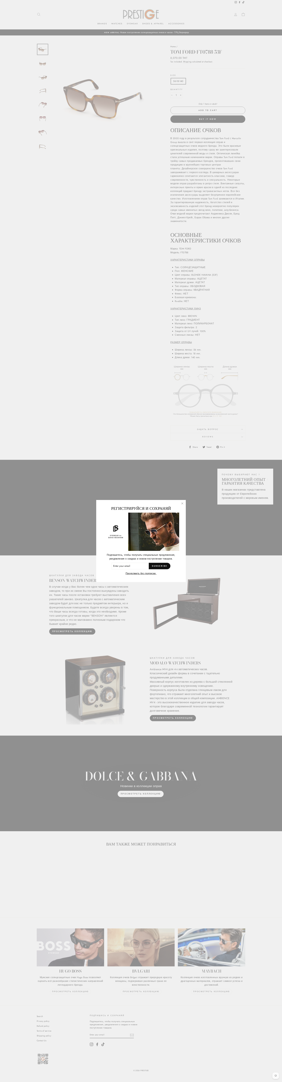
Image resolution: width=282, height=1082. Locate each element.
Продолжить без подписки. (141, 573)
